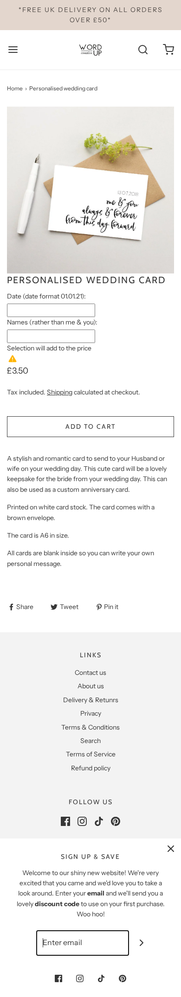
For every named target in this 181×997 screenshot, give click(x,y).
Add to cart (90, 426)
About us (91, 686)
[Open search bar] (142, 50)
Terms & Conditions (90, 727)
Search (90, 741)
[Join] (142, 943)
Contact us (90, 672)
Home (15, 88)
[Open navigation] (13, 50)
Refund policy (90, 768)
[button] (90, 190)
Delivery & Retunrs (90, 700)
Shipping (59, 392)
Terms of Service (91, 754)
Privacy (90, 713)
